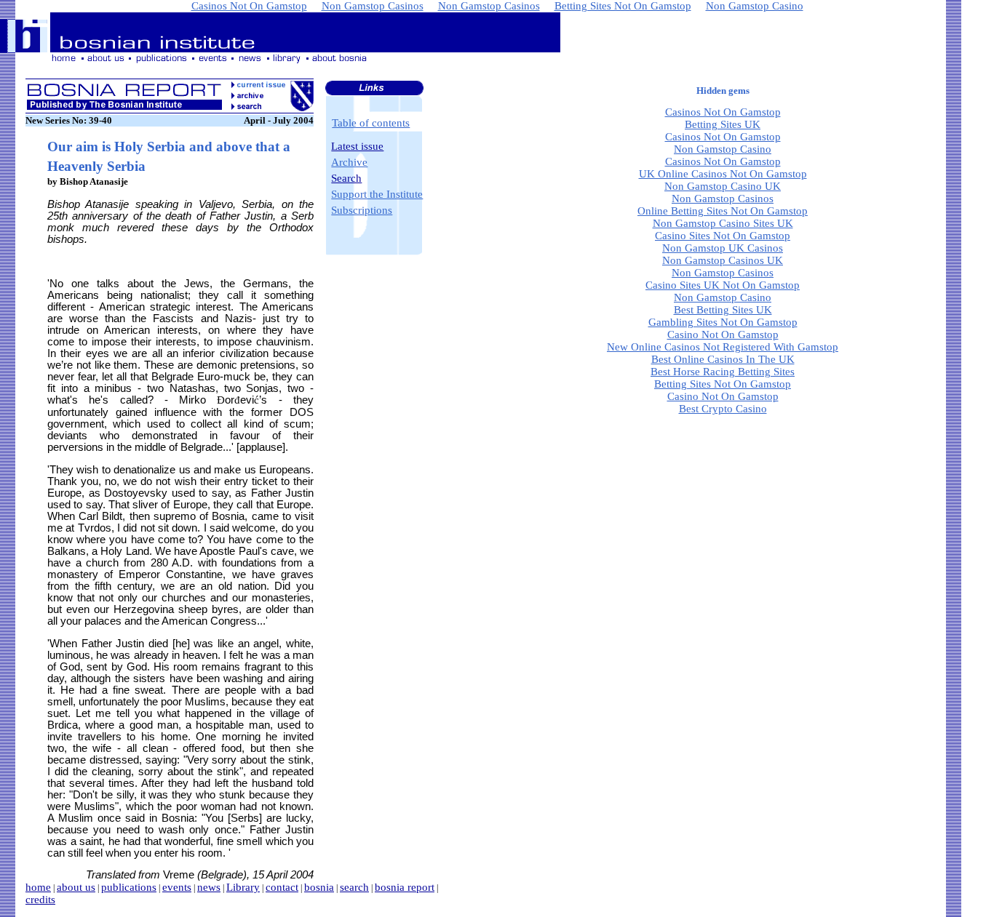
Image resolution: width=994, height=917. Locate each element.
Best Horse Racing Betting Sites (723, 371)
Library (243, 887)
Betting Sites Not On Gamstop (722, 384)
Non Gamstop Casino (722, 149)
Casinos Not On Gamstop (723, 112)
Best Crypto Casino (723, 409)
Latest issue (357, 146)
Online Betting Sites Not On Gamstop (722, 211)
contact (282, 887)
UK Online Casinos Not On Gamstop (723, 174)
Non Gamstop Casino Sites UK (723, 223)
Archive (349, 162)
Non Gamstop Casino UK (722, 186)
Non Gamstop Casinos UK (722, 260)
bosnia (319, 887)
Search (346, 178)
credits (40, 899)
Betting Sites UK (722, 124)
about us (76, 887)
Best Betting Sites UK (723, 310)
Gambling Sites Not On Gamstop (723, 322)
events (176, 887)
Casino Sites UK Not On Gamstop (722, 285)
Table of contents (371, 123)
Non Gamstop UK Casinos (722, 248)
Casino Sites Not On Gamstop (722, 235)
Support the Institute (377, 194)
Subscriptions (361, 210)
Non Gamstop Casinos (723, 198)
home (38, 887)
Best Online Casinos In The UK (723, 359)
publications (128, 887)
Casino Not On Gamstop (723, 334)
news (208, 887)
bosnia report (404, 887)
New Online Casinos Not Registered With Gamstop (722, 347)
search (354, 887)
